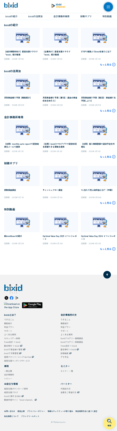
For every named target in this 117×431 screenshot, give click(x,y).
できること (9, 319)
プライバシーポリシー (36, 411)
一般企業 (8, 370)
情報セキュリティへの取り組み (60, 411)
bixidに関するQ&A (12, 396)
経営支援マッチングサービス (17, 360)
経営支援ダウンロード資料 (16, 388)
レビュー (8, 378)
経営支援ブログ (11, 392)
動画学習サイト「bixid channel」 (19, 399)
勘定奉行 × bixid (11, 345)
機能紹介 (8, 323)
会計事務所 (9, 374)
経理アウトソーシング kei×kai (17, 356)
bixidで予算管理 (11, 353)
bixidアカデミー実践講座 (72, 341)
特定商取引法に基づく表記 (86, 411)
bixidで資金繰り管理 (13, 349)
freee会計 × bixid (12, 341)
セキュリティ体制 (12, 338)
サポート (8, 330)
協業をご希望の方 (68, 392)
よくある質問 (10, 334)
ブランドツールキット (30, 416)
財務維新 (65, 353)
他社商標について (11, 416)
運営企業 (21, 411)
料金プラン (9, 327)
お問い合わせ (9, 411)
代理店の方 (66, 388)
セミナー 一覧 (67, 370)
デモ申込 (65, 356)
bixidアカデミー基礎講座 (72, 338)
